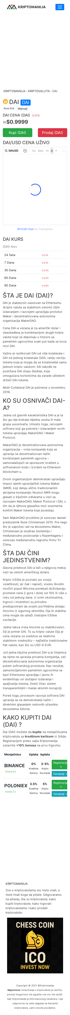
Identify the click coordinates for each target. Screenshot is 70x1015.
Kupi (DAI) (17, 132)
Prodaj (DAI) (52, 132)
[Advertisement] (35, 52)
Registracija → (60, 764)
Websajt (22, 108)
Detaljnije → (60, 773)
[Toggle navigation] (59, 7)
